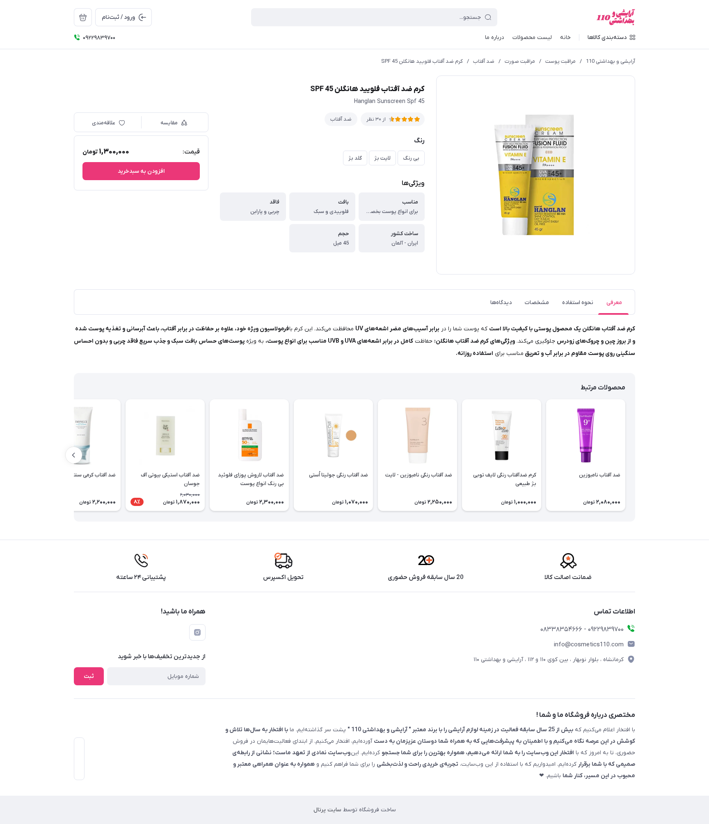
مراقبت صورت (520, 61)
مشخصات (537, 303)
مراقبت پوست (560, 61)
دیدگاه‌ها (501, 303)
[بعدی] (74, 455)
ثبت (89, 676)
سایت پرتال (327, 810)
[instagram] (197, 632)
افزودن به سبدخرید (141, 171)
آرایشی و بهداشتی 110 (610, 61)
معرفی (614, 303)
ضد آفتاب (483, 61)
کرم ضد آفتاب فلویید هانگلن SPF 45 (422, 61)
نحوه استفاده (577, 303)
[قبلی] (635, 455)
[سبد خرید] (83, 17)
